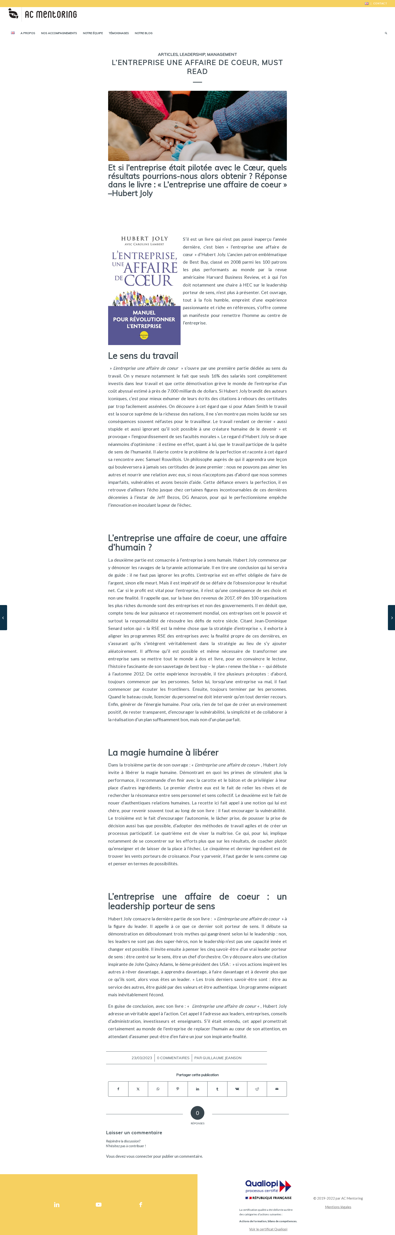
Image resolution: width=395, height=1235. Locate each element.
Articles (168, 54)
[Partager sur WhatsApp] (158, 1089)
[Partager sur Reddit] (257, 1089)
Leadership (192, 54)
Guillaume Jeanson (222, 1058)
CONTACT (380, 3)
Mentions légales (338, 1207)
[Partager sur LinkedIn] (198, 1089)
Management (222, 54)
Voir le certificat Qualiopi (268, 1229)
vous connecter (139, 1156)
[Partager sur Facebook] (118, 1089)
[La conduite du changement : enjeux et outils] (391, 617)
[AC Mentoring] (42, 17)
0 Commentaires (173, 1058)
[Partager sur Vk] (237, 1089)
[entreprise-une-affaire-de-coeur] (197, 126)
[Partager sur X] (138, 1089)
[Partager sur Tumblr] (217, 1089)
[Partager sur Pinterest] (178, 1089)
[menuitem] (367, 3)
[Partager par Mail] (277, 1089)
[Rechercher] (384, 33)
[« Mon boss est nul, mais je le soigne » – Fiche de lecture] (3, 617)
